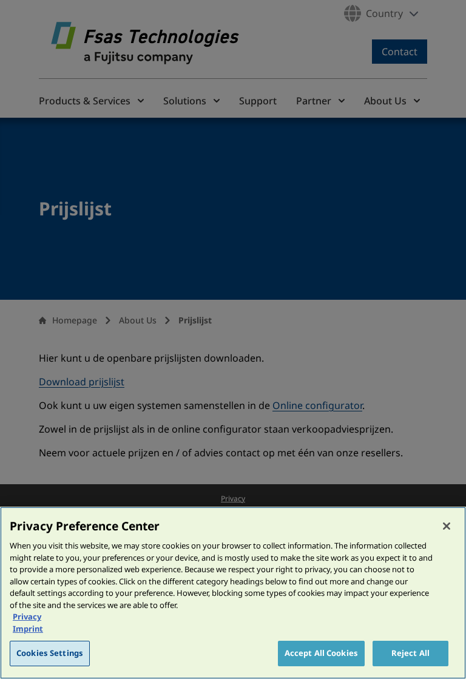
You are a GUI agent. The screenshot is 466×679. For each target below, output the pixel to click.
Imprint (28, 628)
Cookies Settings (49, 652)
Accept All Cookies (321, 652)
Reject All (410, 652)
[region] (233, 593)
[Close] (446, 526)
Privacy (27, 616)
